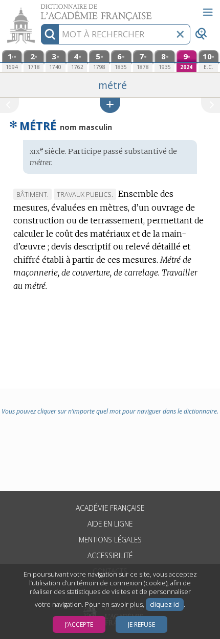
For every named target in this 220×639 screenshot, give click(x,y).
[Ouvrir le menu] (207, 12)
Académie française (110, 508)
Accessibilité (110, 555)
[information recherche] (50, 34)
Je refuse (141, 624)
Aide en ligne (110, 524)
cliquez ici (165, 604)
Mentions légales (110, 539)
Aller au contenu (39, 9)
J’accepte (79, 624)
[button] (110, 105)
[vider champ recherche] (180, 34)
